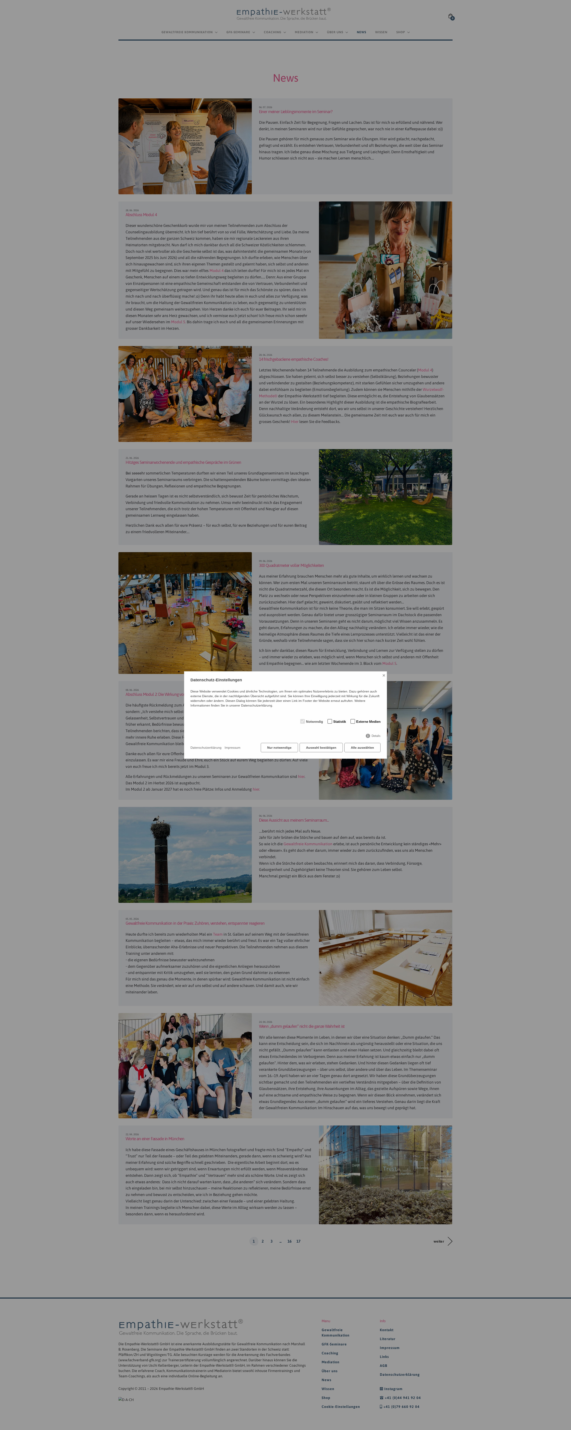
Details (376, 736)
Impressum (232, 747)
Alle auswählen (362, 747)
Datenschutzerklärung (205, 747)
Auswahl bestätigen (321, 747)
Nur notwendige (279, 747)
